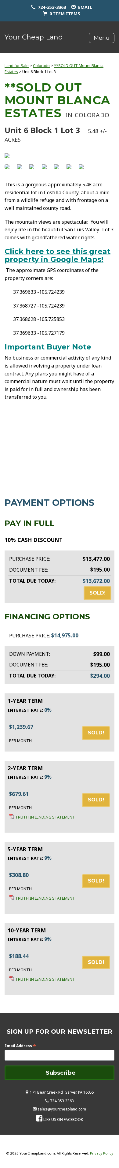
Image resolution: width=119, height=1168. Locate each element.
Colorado (41, 65)
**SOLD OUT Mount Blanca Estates (57, 100)
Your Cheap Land (34, 37)
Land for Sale (17, 65)
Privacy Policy (101, 1153)
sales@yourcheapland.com (62, 1109)
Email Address (20, 1046)
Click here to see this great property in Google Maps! (57, 255)
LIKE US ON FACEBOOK (63, 1119)
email (85, 7)
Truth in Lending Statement (45, 817)
